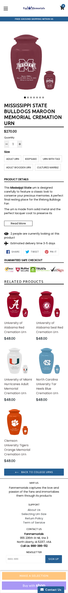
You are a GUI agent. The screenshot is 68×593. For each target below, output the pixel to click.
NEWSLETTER (34, 552)
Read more (18, 223)
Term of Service (34, 522)
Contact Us (52, 589)
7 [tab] (43, 97)
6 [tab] (40, 97)
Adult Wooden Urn (18, 167)
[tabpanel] (34, 60)
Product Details (16, 179)
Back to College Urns (37, 472)
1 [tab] (25, 97)
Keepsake (31, 159)
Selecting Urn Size (34, 514)
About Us (34, 510)
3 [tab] (31, 97)
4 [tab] (34, 97)
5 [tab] (37, 97)
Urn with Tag (51, 159)
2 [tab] (28, 97)
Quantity (9, 137)
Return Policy (34, 518)
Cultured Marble (48, 167)
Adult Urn (12, 159)
